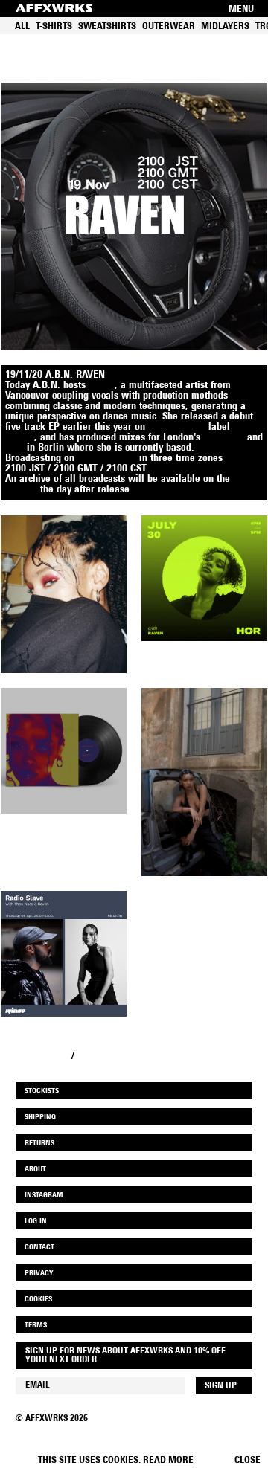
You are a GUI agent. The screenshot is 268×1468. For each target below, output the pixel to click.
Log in (36, 1221)
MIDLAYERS (225, 26)
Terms (36, 1325)
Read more (168, 1460)
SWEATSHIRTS (107, 26)
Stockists (42, 1091)
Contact (39, 1247)
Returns (39, 1143)
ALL (22, 26)
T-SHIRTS (54, 26)
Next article (102, 1056)
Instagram (44, 1195)
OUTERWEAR (168, 26)
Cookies (38, 1299)
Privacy (39, 1273)
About (35, 1169)
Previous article (34, 1056)
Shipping (40, 1117)
